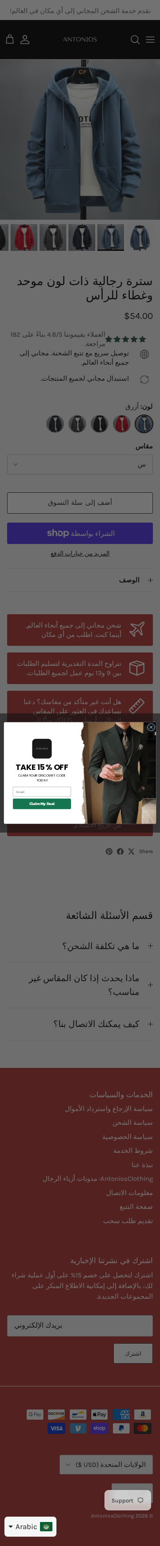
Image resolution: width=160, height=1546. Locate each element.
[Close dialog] (151, 727)
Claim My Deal (42, 804)
